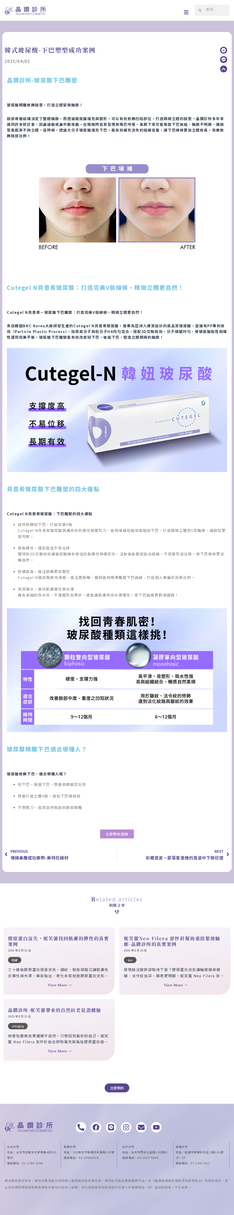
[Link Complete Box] (59, 961)
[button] (186, 12)
